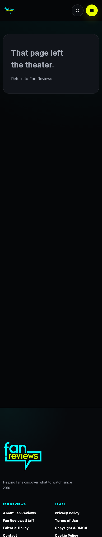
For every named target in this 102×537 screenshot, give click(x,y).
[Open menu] (92, 10)
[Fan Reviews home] (18, 10)
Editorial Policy (16, 528)
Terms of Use (66, 521)
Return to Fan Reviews (31, 78)
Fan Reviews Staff (18, 521)
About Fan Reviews (19, 513)
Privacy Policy (67, 513)
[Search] (77, 10)
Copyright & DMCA (71, 528)
